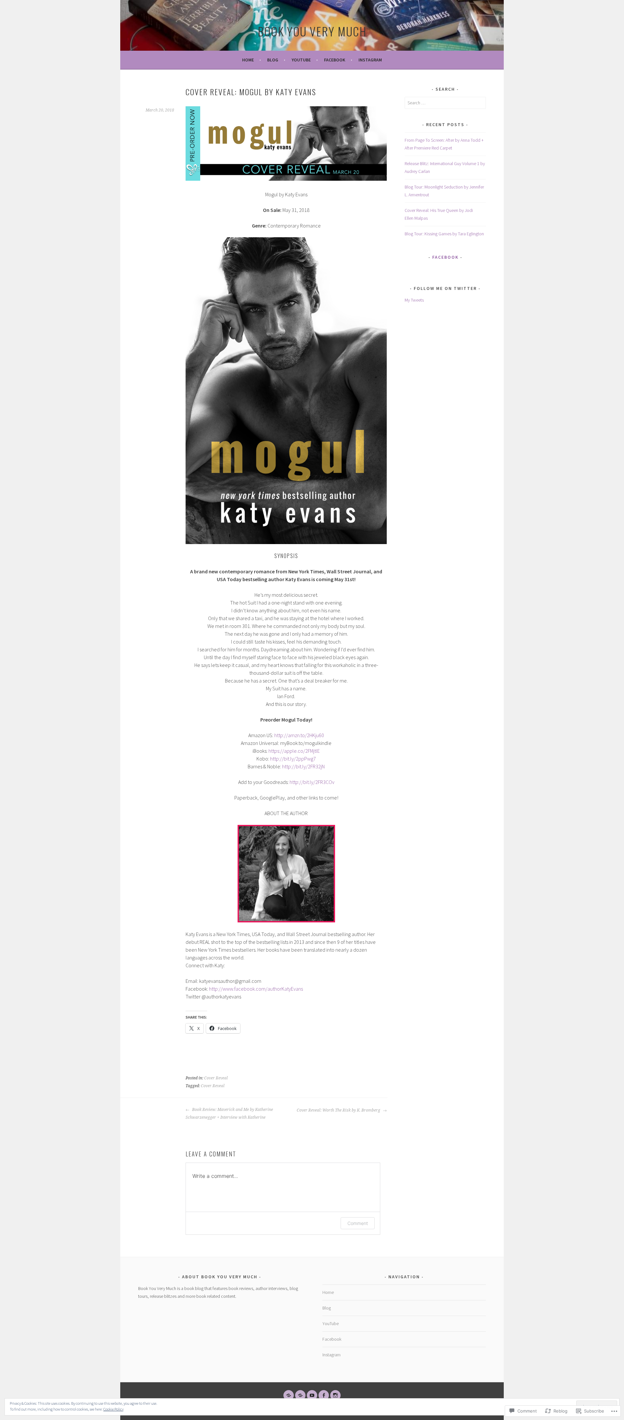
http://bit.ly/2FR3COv (312, 782)
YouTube (301, 60)
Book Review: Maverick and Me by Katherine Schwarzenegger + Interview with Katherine (229, 1113)
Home (248, 60)
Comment (357, 1223)
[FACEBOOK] (323, 1395)
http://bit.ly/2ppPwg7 (293, 758)
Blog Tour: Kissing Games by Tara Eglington (444, 234)
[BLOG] (300, 1395)
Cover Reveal (216, 1078)
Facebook (334, 60)
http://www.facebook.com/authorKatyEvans (256, 988)
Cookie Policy (113, 1409)
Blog (272, 60)
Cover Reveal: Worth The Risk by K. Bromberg (339, 1110)
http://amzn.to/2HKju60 (299, 735)
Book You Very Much (312, 31)
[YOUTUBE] (312, 1395)
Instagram (370, 60)
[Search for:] (445, 103)
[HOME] (288, 1395)
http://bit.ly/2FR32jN (303, 766)
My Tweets (414, 300)
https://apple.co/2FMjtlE (294, 751)
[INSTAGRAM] (335, 1395)
